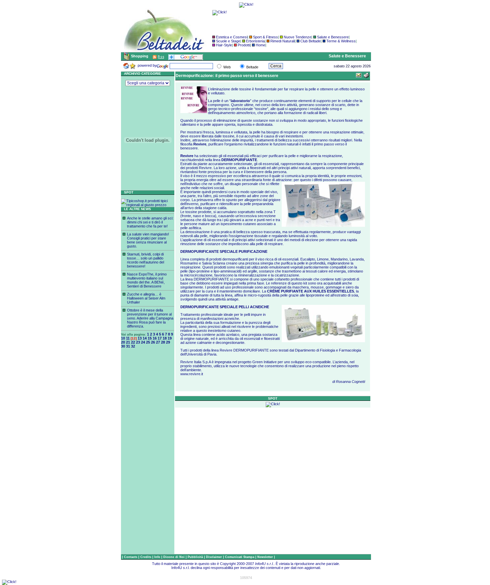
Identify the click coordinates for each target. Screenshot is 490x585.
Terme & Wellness (341, 41)
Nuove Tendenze (297, 37)
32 (133, 346)
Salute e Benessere (333, 37)
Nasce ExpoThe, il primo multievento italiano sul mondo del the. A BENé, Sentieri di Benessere (147, 280)
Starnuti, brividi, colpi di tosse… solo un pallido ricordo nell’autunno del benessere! (145, 260)
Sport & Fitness (265, 37)
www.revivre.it (191, 374)
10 (123, 338)
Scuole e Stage (228, 41)
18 (165, 338)
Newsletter (265, 557)
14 (145, 338)
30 (123, 346)
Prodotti (244, 45)
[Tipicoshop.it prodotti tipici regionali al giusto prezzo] (147, 205)
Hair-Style (224, 45)
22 (133, 342)
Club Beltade (310, 41)
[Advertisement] (147, 454)
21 (128, 342)
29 (168, 342)
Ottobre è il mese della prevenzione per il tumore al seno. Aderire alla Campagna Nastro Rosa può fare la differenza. (150, 318)
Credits (146, 557)
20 (123, 342)
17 (160, 338)
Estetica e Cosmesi (231, 37)
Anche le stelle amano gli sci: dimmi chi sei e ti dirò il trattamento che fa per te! (150, 222)
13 (140, 338)
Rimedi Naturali (282, 41)
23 (138, 342)
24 (143, 342)
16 (155, 338)
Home (260, 45)
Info (157, 557)
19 (170, 338)
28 (163, 342)
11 (128, 338)
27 (158, 342)
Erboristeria (255, 41)
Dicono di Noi (174, 557)
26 (153, 342)
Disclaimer (214, 557)
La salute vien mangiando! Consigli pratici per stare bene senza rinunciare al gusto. (148, 240)
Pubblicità (196, 557)
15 (150, 338)
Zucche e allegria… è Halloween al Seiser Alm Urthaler (146, 298)
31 (128, 346)
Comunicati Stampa (240, 557)
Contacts (131, 557)
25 (148, 342)
